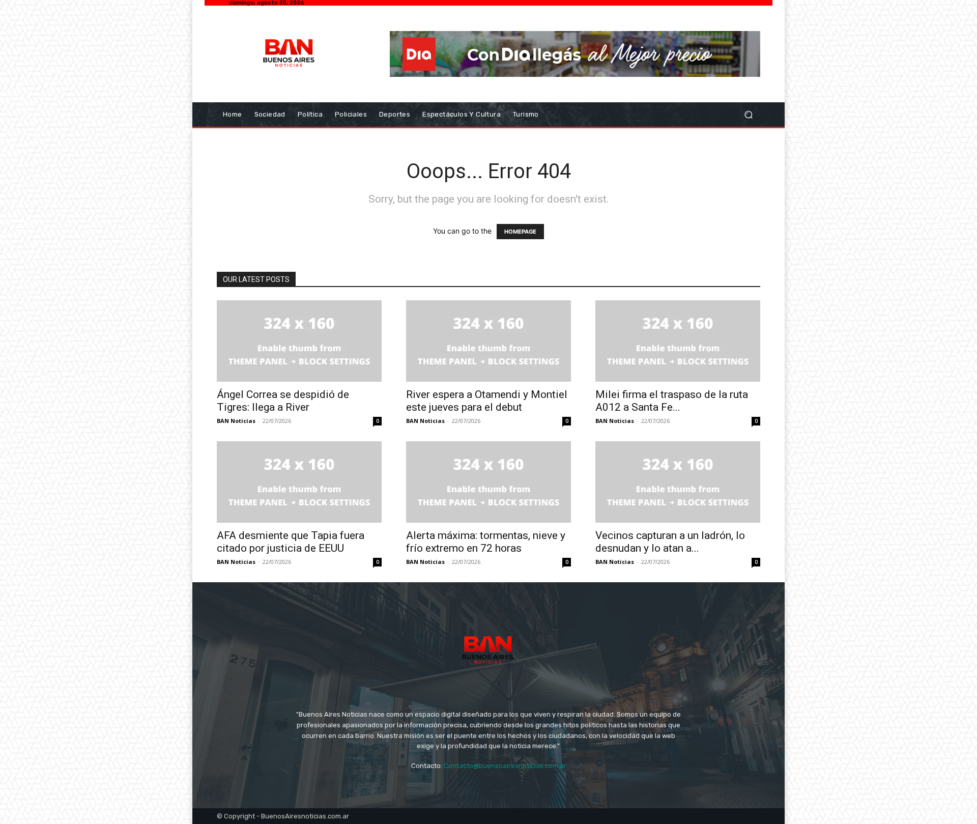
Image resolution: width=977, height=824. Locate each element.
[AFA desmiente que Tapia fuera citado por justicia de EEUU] (299, 482)
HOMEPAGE (520, 231)
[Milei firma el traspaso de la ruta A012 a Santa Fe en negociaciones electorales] (677, 341)
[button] (748, 115)
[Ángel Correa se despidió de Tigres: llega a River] (299, 341)
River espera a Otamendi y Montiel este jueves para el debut (486, 400)
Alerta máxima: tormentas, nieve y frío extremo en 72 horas (485, 541)
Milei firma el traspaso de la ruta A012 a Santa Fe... (671, 400)
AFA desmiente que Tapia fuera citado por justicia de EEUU (290, 541)
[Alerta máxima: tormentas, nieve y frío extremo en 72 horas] (488, 482)
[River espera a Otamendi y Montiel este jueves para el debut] (488, 341)
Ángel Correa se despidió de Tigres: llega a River (283, 400)
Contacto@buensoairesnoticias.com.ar (505, 766)
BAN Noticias (236, 420)
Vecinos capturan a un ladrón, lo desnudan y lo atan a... (670, 541)
